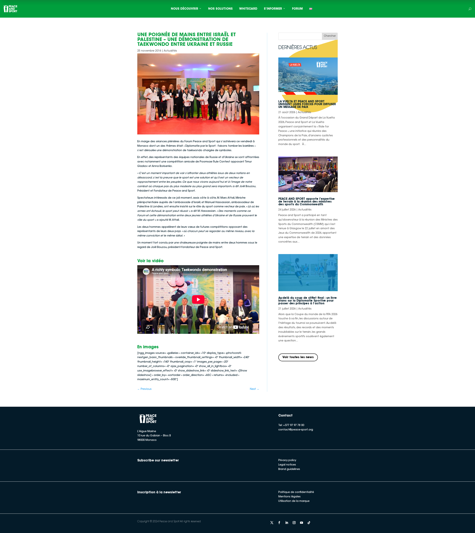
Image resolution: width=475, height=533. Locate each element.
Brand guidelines (289, 469)
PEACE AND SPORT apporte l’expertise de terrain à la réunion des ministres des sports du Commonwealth (306, 202)
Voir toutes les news (298, 357)
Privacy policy (287, 460)
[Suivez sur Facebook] (279, 523)
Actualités (170, 51)
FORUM (297, 8)
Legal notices (287, 465)
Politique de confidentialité (296, 492)
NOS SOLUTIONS (220, 8)
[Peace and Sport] (10, 9)
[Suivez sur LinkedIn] (287, 523)
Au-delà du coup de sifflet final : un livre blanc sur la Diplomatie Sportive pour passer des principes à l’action (307, 301)
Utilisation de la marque (293, 501)
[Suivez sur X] (272, 523)
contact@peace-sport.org (295, 430)
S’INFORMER (273, 8)
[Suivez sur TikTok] (309, 523)
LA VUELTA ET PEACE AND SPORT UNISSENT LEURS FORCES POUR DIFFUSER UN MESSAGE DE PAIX (307, 104)
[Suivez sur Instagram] (294, 523)
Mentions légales (289, 497)
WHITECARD (248, 8)
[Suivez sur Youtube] (301, 523)
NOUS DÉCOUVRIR (184, 8)
